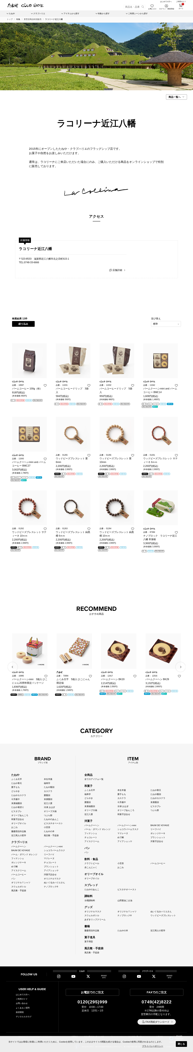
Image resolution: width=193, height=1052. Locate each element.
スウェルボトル (18, 886)
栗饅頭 (47, 795)
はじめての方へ (23, 994)
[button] (13, 667)
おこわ (14, 827)
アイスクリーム (18, 870)
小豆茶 (47, 827)
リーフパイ (49, 854)
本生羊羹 (48, 779)
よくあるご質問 (23, 1008)
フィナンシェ (17, 858)
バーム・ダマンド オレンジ (24, 854)
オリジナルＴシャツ (20, 882)
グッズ (88, 907)
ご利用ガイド (22, 999)
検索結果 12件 (19, 318)
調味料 (88, 896)
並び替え (156, 318)
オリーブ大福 (50, 811)
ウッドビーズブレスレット (163, 915)
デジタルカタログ (24, 1016)
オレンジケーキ (18, 862)
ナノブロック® (51, 886)
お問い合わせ (22, 1003)
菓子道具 (89, 937)
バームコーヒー (18, 874)
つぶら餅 (48, 815)
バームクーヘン (18, 846)
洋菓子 (88, 820)
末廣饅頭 (48, 799)
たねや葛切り (17, 807)
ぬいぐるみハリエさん (54, 882)
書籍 (87, 926)
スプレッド (91, 885)
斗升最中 (15, 799)
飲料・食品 (91, 859)
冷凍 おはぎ (49, 807)
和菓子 (88, 785)
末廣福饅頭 (16, 803)
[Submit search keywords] (143, 7)
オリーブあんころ (19, 815)
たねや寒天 (16, 783)
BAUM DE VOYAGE (20, 850)
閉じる (181, 1044)
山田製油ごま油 (124, 900)
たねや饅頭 (49, 787)
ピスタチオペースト (53, 823)
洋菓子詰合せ (50, 874)
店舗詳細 (117, 270)
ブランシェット (51, 866)
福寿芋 (47, 783)
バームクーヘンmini (53, 846)
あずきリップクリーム (95, 919)
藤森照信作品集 (18, 831)
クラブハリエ (19, 842)
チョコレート (50, 862)
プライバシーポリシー (152, 1046)
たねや (15, 774)
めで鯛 (14, 866)
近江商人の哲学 (18, 835)
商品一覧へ (175, 97)
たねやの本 (49, 831)
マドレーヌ (49, 858)
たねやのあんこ (51, 819)
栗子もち (15, 787)
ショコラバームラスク (54, 850)
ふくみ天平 (16, 779)
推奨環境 (20, 1012)
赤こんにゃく (90, 867)
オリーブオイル (18, 823)
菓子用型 (88, 941)
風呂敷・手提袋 (51, 835)
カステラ (48, 791)
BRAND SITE (104, 976)
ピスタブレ (16, 811)
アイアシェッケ (51, 870)
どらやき (15, 791)
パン (13, 878)
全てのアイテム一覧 (93, 779)
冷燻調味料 (89, 900)
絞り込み (23, 324)
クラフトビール (91, 863)
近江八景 (48, 803)
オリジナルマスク (52, 878)
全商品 (88, 774)
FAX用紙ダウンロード (157, 1022)
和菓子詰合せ (17, 819)
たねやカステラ (18, 795)
